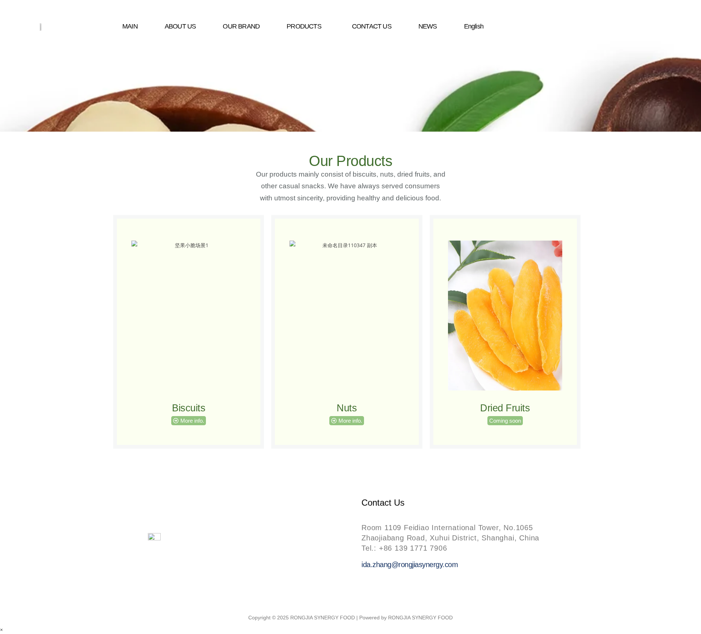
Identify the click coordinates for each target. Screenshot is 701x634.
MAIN (130, 26)
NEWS (427, 26)
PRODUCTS (304, 26)
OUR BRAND (241, 26)
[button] (305, 26)
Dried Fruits (505, 408)
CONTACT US (371, 26)
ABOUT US (180, 26)
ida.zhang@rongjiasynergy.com (409, 565)
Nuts (347, 408)
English (473, 26)
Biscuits (188, 408)
